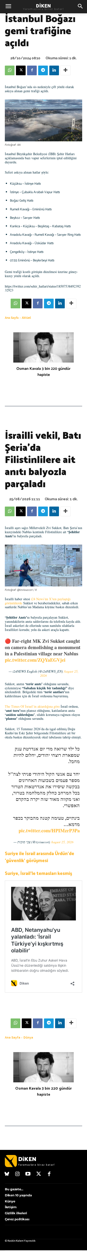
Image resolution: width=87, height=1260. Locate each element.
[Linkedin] (54, 70)
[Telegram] (43, 70)
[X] (21, 70)
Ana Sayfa (12, 317)
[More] (65, 70)
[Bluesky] (7, 1174)
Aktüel (26, 317)
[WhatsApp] (9, 70)
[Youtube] (28, 1174)
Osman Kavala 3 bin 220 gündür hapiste (43, 371)
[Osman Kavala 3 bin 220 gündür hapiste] (43, 347)
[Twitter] (39, 1174)
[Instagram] (18, 1174)
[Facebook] (32, 70)
